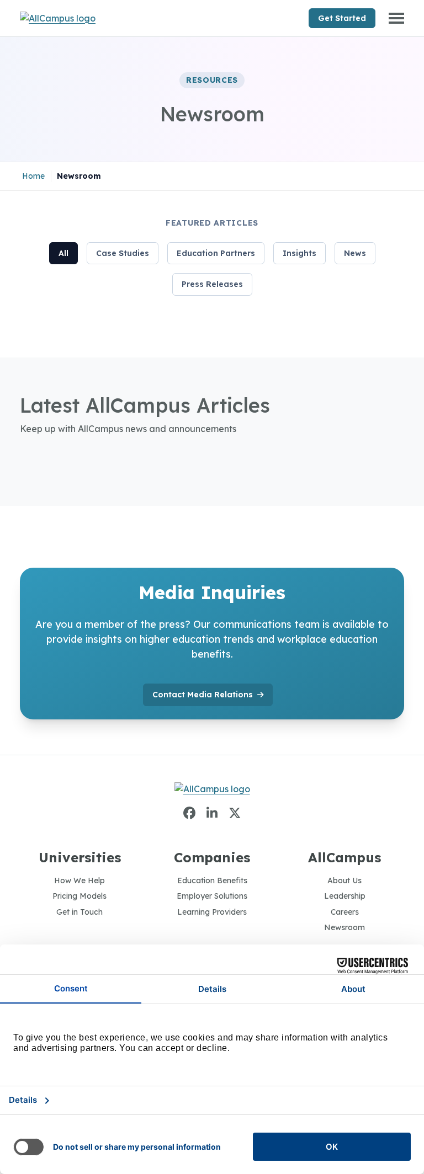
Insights (299, 253)
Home (33, 176)
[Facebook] (189, 813)
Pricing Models (79, 896)
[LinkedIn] (212, 813)
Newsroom (344, 927)
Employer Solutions (212, 896)
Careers (345, 912)
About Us (344, 880)
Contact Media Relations (202, 695)
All (63, 253)
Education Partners (216, 253)
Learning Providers (212, 912)
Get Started (342, 18)
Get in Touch (79, 912)
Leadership (344, 896)
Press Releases (212, 284)
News (355, 253)
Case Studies (122, 253)
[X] (235, 813)
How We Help (79, 880)
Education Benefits (212, 880)
